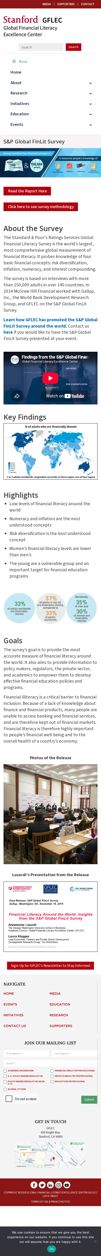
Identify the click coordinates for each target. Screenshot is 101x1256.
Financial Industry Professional (75, 1070)
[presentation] (38, 1099)
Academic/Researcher (21, 1070)
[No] (95, 1241)
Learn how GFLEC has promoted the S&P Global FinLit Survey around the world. (50, 323)
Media (47, 4)
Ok (52, 1249)
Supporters (66, 4)
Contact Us (15, 1026)
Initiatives (13, 1015)
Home (9, 993)
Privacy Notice (60, 1202)
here (8, 332)
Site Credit (51, 1196)
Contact (87, 4)
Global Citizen (17, 1089)
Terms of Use (39, 1202)
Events (10, 1004)
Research (59, 1015)
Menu (23, 61)
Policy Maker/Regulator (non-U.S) (26, 1082)
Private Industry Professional (74, 1076)
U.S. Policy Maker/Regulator (25, 1076)
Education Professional (70, 1081)
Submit (89, 1099)
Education (60, 1004)
